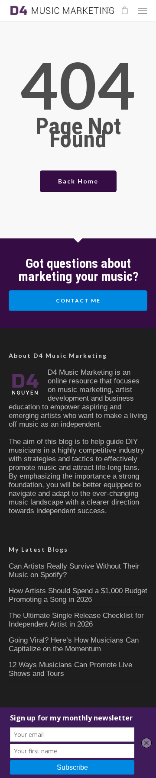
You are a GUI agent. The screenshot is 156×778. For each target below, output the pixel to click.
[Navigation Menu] (142, 10)
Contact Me (78, 300)
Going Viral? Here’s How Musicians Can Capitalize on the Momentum (74, 644)
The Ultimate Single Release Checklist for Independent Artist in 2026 (76, 619)
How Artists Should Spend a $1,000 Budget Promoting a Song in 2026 (78, 595)
